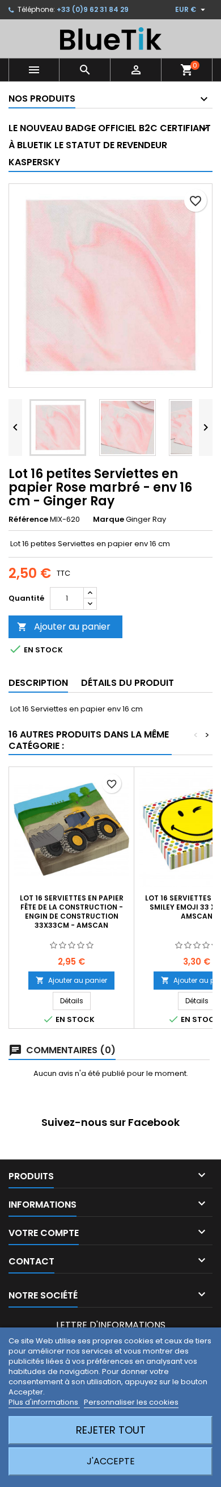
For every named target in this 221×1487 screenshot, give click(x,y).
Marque (108, 519)
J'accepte (111, 1461)
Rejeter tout (111, 1430)
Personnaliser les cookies (131, 1402)
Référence (28, 519)
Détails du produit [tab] (127, 682)
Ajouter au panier (63, 626)
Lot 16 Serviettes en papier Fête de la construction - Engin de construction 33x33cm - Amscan (72, 911)
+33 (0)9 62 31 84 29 (93, 9)
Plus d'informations (44, 1402)
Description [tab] (38, 682)
